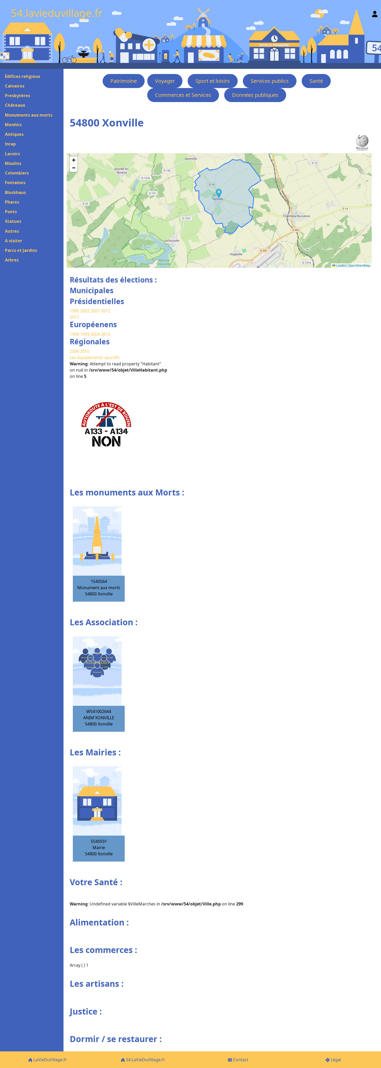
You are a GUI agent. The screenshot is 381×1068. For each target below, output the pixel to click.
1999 (85, 334)
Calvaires (14, 86)
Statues (13, 221)
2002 (84, 311)
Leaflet (340, 265)
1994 (75, 334)
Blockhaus (15, 192)
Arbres (12, 260)
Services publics (270, 80)
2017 (74, 317)
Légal (335, 1060)
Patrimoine (123, 80)
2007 (95, 311)
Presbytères (17, 95)
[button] (219, 194)
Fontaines (15, 182)
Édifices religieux (22, 76)
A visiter (13, 241)
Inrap (10, 144)
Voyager (165, 80)
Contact (240, 1060)
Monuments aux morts (28, 115)
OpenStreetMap (359, 265)
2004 (95, 334)
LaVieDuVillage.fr (49, 1060)
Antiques (14, 134)
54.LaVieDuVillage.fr (145, 1060)
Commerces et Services (183, 94)
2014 (105, 334)
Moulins (13, 163)
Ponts (11, 211)
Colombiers (17, 173)
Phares (12, 202)
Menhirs (13, 124)
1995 (74, 311)
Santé (316, 80)
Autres (12, 231)
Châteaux (15, 105)
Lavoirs (12, 154)
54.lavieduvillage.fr (57, 13)
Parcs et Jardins (21, 250)
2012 (105, 311)
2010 (84, 351)
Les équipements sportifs (94, 357)
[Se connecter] (375, 13)
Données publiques (255, 94)
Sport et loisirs (212, 80)
